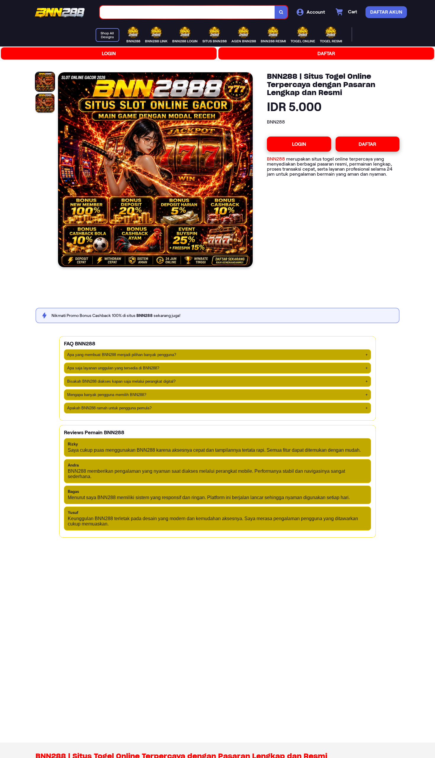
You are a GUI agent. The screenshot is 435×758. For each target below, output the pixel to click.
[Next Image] (248, 170)
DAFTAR (326, 53)
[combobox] (187, 12)
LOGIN (109, 53)
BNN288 (276, 158)
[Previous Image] (62, 170)
